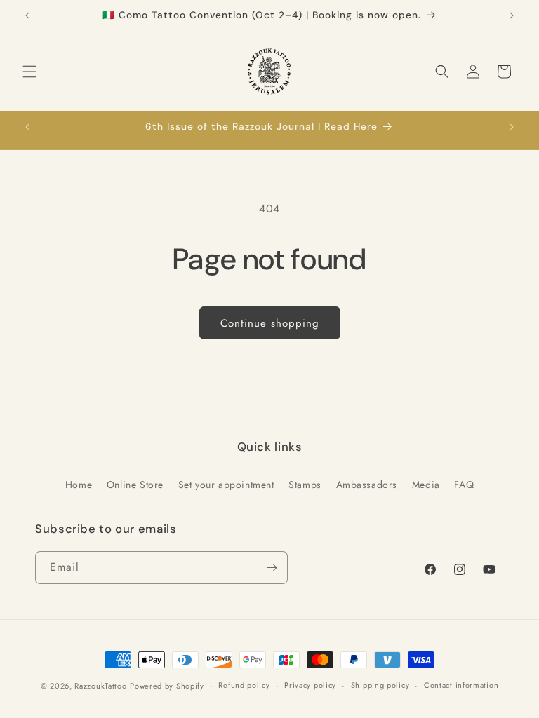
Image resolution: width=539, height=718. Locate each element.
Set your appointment (226, 484)
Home (78, 484)
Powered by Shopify (167, 685)
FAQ (464, 484)
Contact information (461, 685)
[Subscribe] (271, 567)
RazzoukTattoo (100, 685)
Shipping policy (380, 685)
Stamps (304, 484)
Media (426, 484)
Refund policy (244, 685)
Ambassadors (367, 484)
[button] (29, 71)
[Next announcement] (511, 15)
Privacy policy (310, 685)
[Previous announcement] (27, 15)
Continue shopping (269, 323)
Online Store (135, 484)
